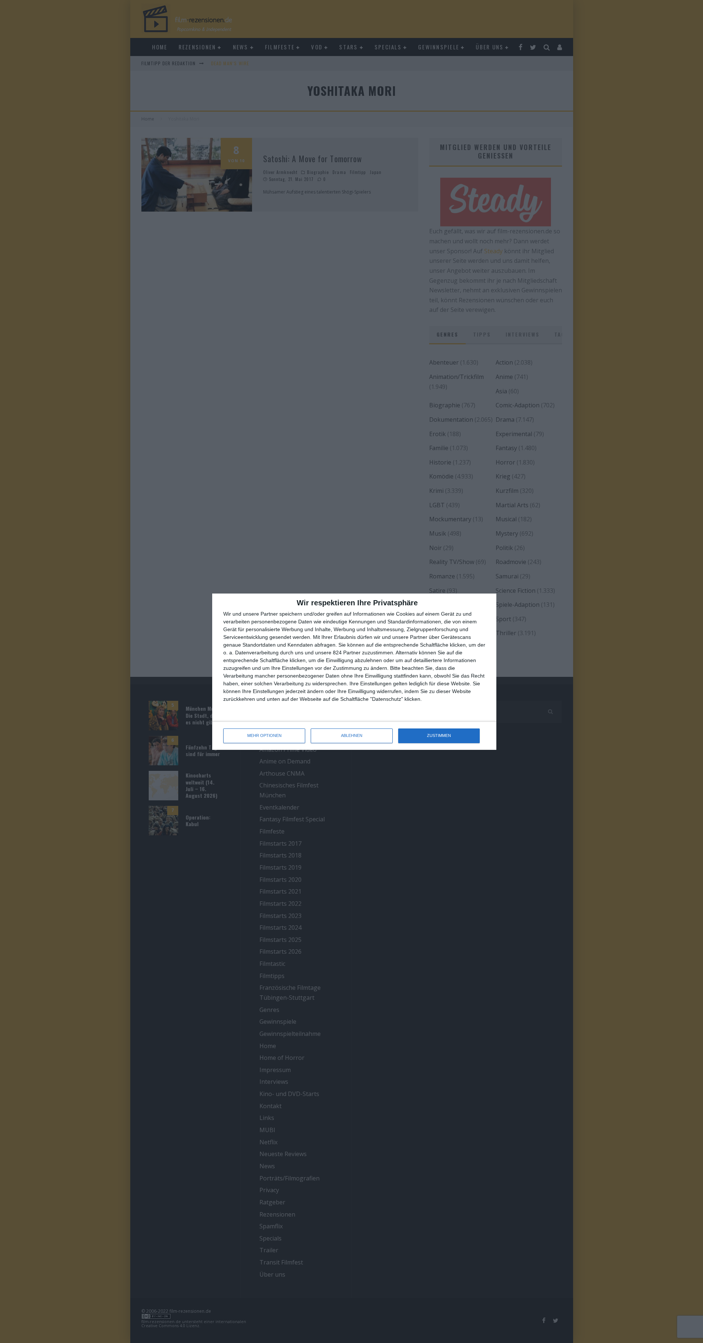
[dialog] (354, 672)
